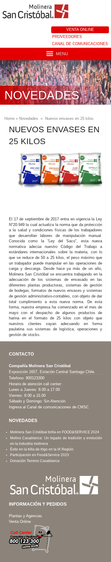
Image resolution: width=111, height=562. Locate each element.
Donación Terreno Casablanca (34, 461)
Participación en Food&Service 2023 (39, 455)
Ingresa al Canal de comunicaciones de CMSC (49, 407)
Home (9, 118)
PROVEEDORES (67, 36)
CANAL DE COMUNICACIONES (80, 44)
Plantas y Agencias (25, 516)
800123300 (35, 378)
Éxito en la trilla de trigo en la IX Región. (42, 449)
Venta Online (20, 521)
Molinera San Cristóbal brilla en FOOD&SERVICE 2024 (54, 432)
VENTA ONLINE (80, 29)
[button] (62, 54)
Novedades (28, 118)
